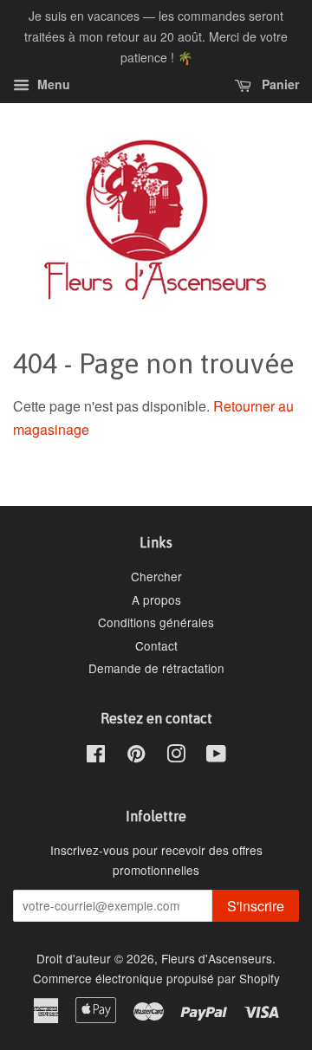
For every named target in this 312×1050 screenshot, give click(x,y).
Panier (278, 85)
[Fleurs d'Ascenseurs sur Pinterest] (136, 756)
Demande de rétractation (156, 668)
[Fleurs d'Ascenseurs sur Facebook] (96, 756)
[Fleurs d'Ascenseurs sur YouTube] (216, 756)
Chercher (156, 576)
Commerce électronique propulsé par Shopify (156, 978)
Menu (52, 85)
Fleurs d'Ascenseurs (216, 958)
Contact (156, 645)
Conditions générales (156, 622)
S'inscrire (255, 906)
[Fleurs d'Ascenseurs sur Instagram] (175, 756)
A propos (156, 599)
